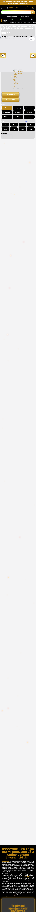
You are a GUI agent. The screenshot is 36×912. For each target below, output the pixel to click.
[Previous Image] (3, 55)
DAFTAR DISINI (10, 94)
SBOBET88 (5, 861)
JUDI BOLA (27, 877)
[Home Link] (13, 8)
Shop (2, 8)
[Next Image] (33, 55)
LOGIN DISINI (10, 99)
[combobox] (16, 12)
